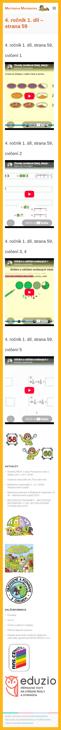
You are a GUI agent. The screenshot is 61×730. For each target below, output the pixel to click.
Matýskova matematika (37, 716)
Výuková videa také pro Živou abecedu (27, 479)
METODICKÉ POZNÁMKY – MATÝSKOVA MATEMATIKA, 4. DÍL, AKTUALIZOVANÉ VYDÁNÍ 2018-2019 (29, 503)
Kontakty (11, 615)
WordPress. (28, 723)
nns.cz (10, 620)
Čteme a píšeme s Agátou (20, 625)
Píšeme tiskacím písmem (19, 630)
